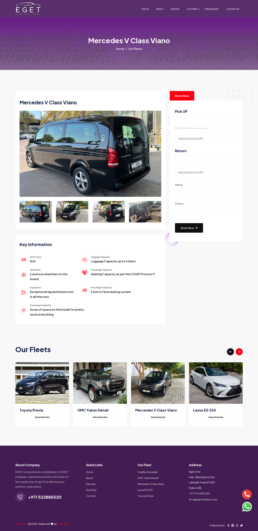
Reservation (212, 8)
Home (145, 8)
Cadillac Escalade (148, 472)
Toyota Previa (145, 495)
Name (179, 185)
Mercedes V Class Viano (151, 483)
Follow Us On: (217, 525)
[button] (230, 351)
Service (175, 8)
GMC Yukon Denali (148, 478)
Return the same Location (193, 128)
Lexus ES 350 (145, 489)
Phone (179, 203)
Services (91, 483)
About (159, 8)
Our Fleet (192, 8)
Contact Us (232, 8)
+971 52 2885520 (199, 493)
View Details (42, 417)
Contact (91, 495)
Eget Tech (63, 523)
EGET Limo (21, 523)
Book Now (182, 95)
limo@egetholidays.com (203, 499)
